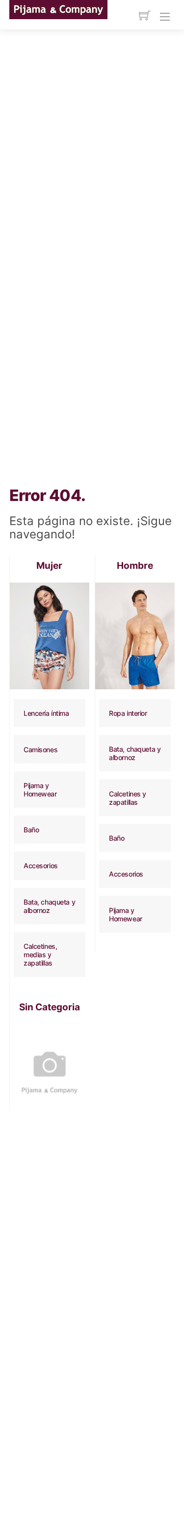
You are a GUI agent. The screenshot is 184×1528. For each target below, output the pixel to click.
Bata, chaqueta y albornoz (49, 906)
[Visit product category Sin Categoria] (49, 1064)
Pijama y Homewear (40, 789)
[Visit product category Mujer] (49, 636)
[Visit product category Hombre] (135, 636)
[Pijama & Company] (58, 8)
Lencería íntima (46, 713)
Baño (31, 829)
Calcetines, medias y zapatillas (40, 954)
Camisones (40, 749)
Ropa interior (128, 713)
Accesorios (41, 865)
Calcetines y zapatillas (127, 798)
